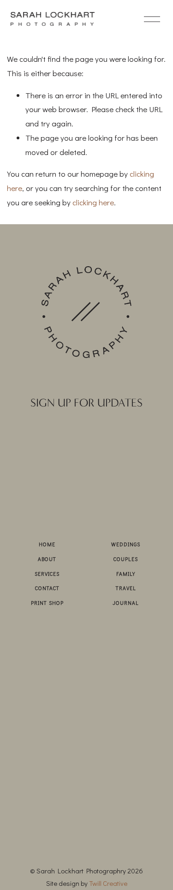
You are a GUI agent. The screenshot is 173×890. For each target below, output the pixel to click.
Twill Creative (108, 883)
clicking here (93, 202)
